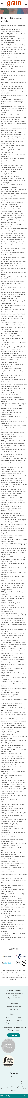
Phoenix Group (24, 1096)
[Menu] (26, 4)
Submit (19, 1017)
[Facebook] (11, 1076)
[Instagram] (16, 1076)
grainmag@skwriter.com (14, 1007)
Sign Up (14, 1035)
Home (8, 1017)
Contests (19, 1020)
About (8, 1020)
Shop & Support (10, 1023)
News (18, 1023)
